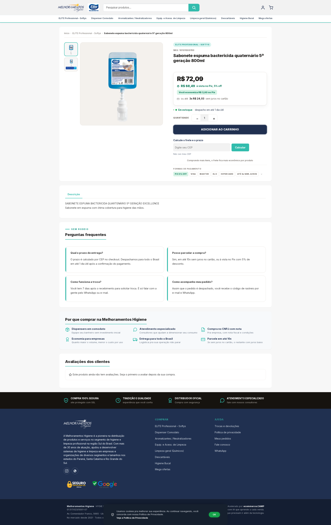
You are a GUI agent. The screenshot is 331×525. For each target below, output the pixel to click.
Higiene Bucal (247, 18)
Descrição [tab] (74, 194)
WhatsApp (220, 450)
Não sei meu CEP (182, 154)
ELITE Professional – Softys (72, 18)
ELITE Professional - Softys (86, 33)
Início (66, 33)
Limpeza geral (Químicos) (203, 18)
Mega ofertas (265, 18)
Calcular (240, 147)
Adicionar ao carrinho (220, 129)
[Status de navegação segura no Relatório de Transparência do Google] (105, 484)
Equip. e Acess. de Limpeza (171, 18)
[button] (71, 49)
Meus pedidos (223, 438)
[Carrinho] (271, 8)
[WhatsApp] (75, 471)
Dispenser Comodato (102, 18)
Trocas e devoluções (227, 426)
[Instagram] (66, 471)
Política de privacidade (228, 432)
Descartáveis (228, 18)
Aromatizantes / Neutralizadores (135, 18)
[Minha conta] (263, 7)
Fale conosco (222, 444)
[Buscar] (193, 7)
